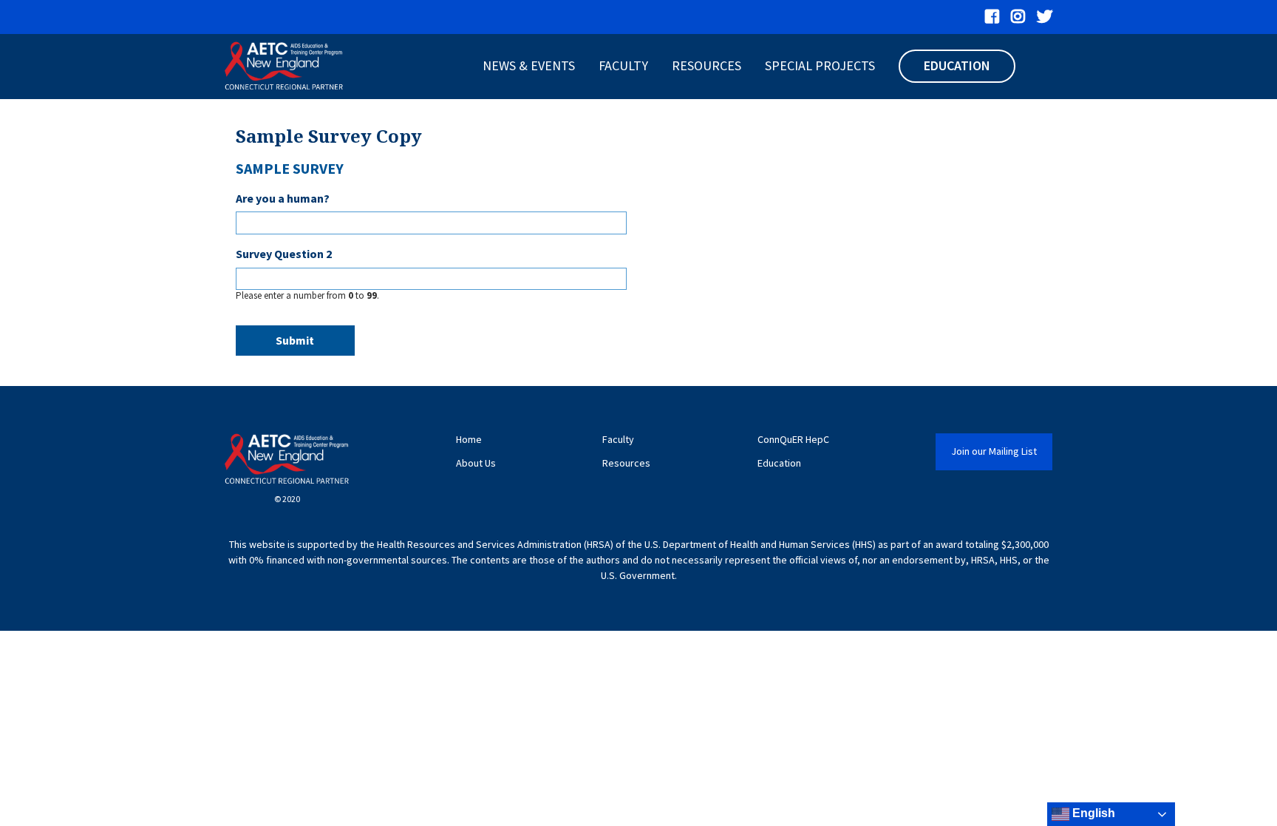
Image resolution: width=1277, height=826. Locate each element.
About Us (476, 463)
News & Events (529, 65)
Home (469, 439)
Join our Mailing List (994, 451)
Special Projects (820, 65)
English (1092, 813)
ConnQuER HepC (793, 439)
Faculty (623, 65)
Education (957, 65)
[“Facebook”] (992, 17)
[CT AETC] (284, 66)
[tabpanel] (638, 261)
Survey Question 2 (284, 253)
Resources (706, 65)
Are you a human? (283, 198)
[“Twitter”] (1044, 17)
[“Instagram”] (1018, 17)
